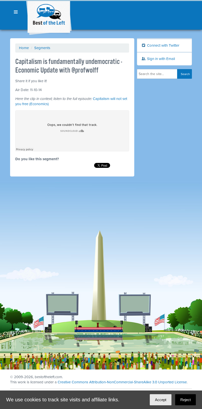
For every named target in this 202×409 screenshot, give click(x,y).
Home (24, 48)
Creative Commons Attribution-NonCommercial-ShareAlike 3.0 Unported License (122, 382)
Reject (185, 400)
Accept (160, 400)
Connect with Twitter (162, 45)
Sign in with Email (160, 59)
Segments (42, 48)
